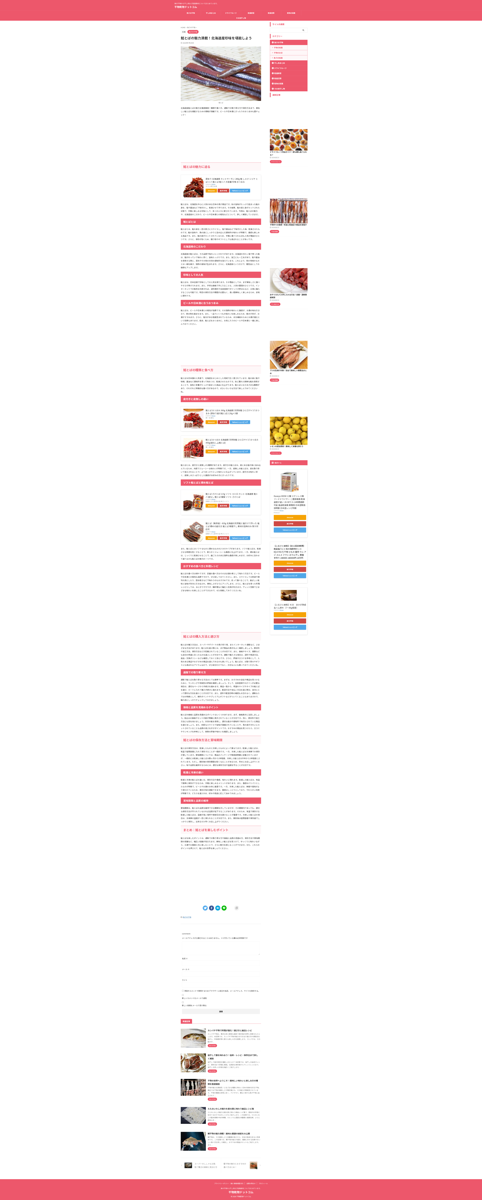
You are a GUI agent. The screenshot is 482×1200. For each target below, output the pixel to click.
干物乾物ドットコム (185, 7)
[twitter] (205, 908)
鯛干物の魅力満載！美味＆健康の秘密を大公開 (229, 1133)
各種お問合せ (251, 1183)
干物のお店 (278, 52)
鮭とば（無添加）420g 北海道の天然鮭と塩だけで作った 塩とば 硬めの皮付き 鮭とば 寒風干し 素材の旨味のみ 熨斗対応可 (232, 526)
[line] (224, 908)
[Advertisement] (221, 142)
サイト (184, 980)
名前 (185, 958)
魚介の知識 (278, 58)
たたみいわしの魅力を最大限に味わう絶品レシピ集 (231, 1108)
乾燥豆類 (271, 13)
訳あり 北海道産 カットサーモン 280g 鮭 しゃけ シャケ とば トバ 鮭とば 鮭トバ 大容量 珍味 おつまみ (232, 180)
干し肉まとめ (211, 13)
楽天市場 (223, 190)
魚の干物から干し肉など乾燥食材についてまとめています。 (241, 1188)
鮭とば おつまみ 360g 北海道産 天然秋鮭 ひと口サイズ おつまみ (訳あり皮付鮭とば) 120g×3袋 (232, 412)
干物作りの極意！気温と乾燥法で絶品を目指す (288, 224)
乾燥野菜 (251, 13)
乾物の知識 (291, 13)
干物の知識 (278, 47)
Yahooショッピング (240, 190)
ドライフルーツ (231, 13)
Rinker (213, 184)
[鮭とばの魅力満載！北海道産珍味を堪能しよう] (217, 908)
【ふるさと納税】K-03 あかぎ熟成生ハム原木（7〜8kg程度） (290, 606)
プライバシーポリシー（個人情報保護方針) (228, 1183)
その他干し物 (241, 18)
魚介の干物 (191, 13)
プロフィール (263, 1183)
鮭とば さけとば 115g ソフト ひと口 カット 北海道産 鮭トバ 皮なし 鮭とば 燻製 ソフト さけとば (232, 495)
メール (185, 969)
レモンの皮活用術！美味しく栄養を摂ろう (286, 446)
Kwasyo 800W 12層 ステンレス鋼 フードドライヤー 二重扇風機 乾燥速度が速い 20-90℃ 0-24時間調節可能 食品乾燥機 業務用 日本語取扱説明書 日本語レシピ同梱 (289, 502)
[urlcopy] (236, 908)
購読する (278, 462)
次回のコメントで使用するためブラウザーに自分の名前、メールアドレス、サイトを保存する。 (222, 991)
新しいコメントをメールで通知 (194, 998)
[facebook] (211, 908)
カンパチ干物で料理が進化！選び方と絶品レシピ (230, 1030)
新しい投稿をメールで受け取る (194, 1005)
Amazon (211, 190)
